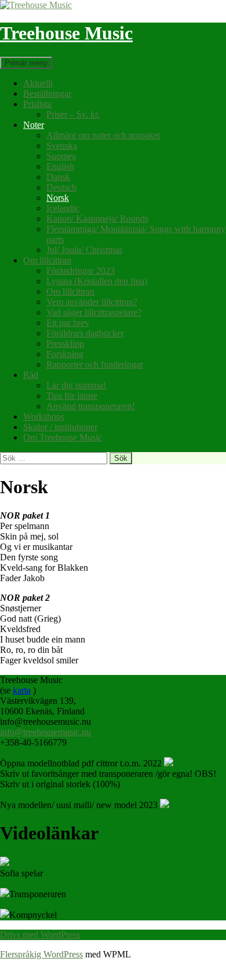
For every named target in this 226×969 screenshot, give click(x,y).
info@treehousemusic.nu (45, 732)
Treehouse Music (66, 33)
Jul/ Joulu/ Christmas (84, 250)
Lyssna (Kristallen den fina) (96, 281)
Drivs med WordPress (40, 934)
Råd (30, 375)
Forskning (64, 354)
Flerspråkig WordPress (41, 954)
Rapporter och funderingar (94, 364)
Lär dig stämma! (76, 385)
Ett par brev (67, 323)
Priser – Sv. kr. (73, 114)
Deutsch (61, 187)
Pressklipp (65, 343)
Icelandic (62, 208)
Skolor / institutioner (60, 427)
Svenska (61, 146)
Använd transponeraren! (90, 406)
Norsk (57, 198)
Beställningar (47, 93)
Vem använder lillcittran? (91, 302)
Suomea (61, 156)
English (60, 166)
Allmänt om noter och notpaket (103, 135)
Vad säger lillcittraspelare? (93, 312)
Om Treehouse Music (62, 437)
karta (22, 690)
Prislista (37, 104)
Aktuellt (38, 83)
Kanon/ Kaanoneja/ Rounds (97, 218)
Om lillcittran (47, 260)
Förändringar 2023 (80, 271)
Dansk (58, 177)
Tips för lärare (71, 396)
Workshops (43, 416)
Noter (33, 125)
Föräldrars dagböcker (85, 333)
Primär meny (26, 62)
